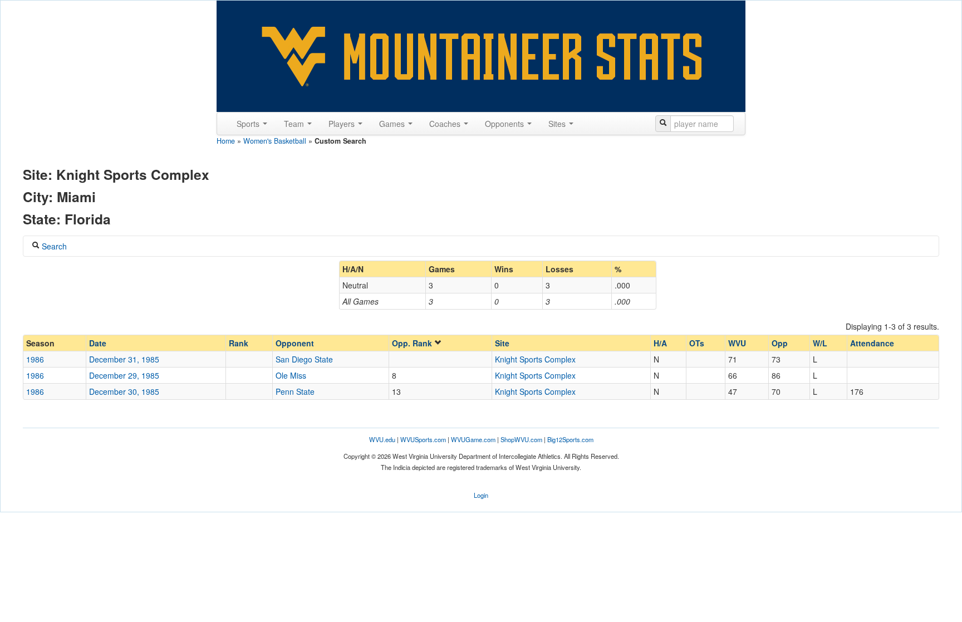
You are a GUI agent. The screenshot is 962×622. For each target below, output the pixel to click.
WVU (737, 343)
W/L (820, 343)
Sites (558, 123)
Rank (238, 343)
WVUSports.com (423, 439)
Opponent (295, 343)
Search (53, 246)
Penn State (295, 391)
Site (502, 343)
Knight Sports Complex (535, 359)
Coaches (446, 123)
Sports (249, 123)
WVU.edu (382, 439)
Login (481, 495)
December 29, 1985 (124, 375)
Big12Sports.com (570, 439)
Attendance (872, 343)
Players (342, 123)
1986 (35, 359)
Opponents (505, 123)
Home (226, 141)
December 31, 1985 (124, 359)
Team (295, 123)
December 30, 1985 (124, 391)
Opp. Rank (413, 343)
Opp (780, 343)
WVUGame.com (473, 439)
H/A (660, 343)
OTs (696, 343)
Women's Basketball (274, 141)
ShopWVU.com (521, 439)
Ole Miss (291, 375)
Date (97, 343)
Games (393, 123)
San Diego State (304, 359)
